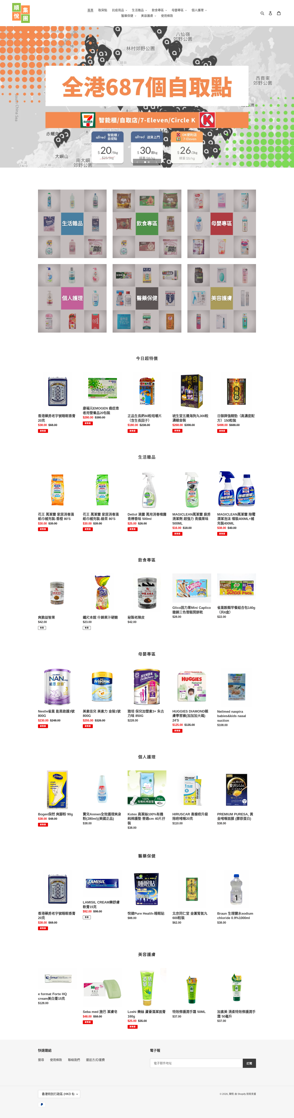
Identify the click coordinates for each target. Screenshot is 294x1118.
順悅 (231, 1094)
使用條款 (56, 1059)
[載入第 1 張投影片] (145, 162)
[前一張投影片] (137, 162)
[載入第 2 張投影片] (149, 162)
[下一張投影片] (156, 162)
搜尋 (41, 1059)
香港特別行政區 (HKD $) (58, 1094)
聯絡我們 (74, 1059)
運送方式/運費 (95, 1059)
